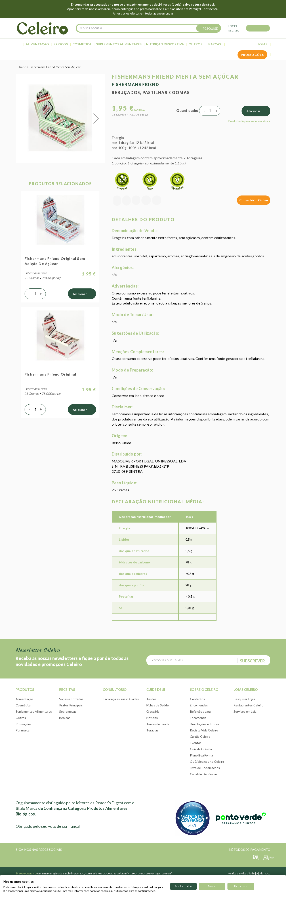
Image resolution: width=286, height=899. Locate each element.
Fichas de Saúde (157, 705)
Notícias (152, 718)
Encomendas (199, 705)
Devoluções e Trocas (204, 724)
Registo (233, 30)
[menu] (143, 44)
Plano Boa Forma (201, 755)
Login (232, 26)
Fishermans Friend (135, 84)
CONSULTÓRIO (114, 689)
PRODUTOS (25, 689)
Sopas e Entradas (71, 699)
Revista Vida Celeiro (204, 730)
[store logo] (42, 28)
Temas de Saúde (157, 724)
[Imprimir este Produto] (156, 200)
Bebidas (64, 718)
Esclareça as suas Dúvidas (121, 699)
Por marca (22, 730)
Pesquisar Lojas (244, 699)
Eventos (196, 743)
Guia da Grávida (201, 749)
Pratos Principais (71, 705)
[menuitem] (19, 44)
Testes (151, 699)
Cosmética (23, 705)
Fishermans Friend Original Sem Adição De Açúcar (55, 261)
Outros (21, 718)
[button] (96, 118)
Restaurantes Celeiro (248, 705)
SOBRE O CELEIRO (204, 689)
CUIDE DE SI (155, 689)
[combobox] (148, 28)
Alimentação (24, 699)
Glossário (153, 711)
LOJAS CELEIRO (245, 689)
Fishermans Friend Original (50, 374)
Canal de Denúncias (203, 774)
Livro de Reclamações (205, 768)
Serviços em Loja (245, 711)
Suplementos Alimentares (34, 711)
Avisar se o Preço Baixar (117, 200)
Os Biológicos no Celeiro (207, 761)
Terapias (152, 730)
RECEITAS (67, 689)
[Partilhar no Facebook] (136, 200)
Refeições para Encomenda (200, 715)
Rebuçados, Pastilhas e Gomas (150, 92)
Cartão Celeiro (200, 736)
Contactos (197, 699)
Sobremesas (67, 711)
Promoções (24, 724)
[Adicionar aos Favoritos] (126, 200)
